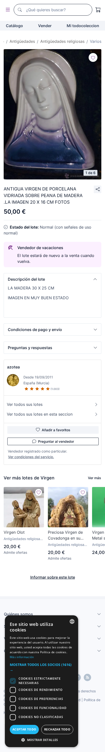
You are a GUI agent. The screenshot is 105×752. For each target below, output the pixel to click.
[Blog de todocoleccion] (87, 677)
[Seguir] (93, 57)
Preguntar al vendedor (56, 441)
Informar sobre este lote (52, 577)
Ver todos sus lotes (24, 404)
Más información (22, 657)
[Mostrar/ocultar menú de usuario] (7, 10)
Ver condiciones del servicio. (31, 457)
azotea (13, 367)
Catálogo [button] (14, 25)
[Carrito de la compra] (98, 10)
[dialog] (41, 681)
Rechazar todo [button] (57, 729)
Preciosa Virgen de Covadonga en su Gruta (65, 535)
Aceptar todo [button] (24, 729)
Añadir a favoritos (56, 430)
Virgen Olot (14, 532)
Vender (45, 25)
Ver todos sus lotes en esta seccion (40, 414)
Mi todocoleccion (83, 25)
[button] (52, 279)
